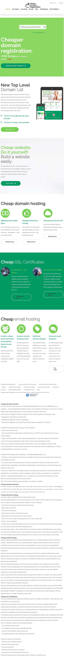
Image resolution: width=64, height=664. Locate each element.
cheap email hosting (12, 564)
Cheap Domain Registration (8, 384)
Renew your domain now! (37, 492)
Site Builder (54, 9)
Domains (15, 9)
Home (7, 9)
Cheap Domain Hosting (15, 387)
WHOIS (4, 387)
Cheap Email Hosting (29, 387)
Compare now (19, 297)
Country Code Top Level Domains (27, 384)
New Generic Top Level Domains (48, 384)
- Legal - (32, 392)
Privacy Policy (26, 392)
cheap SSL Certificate (36, 655)
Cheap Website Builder (14, 389)
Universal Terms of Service (42, 392)
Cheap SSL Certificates (44, 387)
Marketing (44, 9)
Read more (10, 242)
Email (31, 9)
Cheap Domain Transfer (15, 66)
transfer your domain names (34, 489)
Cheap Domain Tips (29, 389)
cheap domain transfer (15, 457)
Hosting (24, 9)
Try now (9, 129)
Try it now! (10, 183)
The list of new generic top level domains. (16, 117)
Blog (38, 389)
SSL (36, 9)
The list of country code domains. (16, 122)
